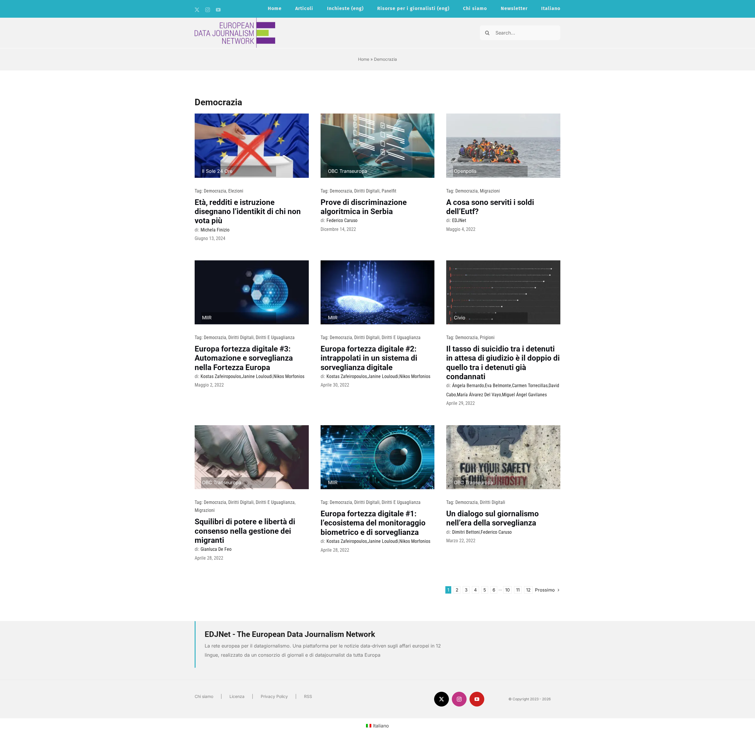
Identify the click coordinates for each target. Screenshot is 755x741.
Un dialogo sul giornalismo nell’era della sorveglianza (492, 518)
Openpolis (465, 171)
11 (518, 590)
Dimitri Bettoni (466, 532)
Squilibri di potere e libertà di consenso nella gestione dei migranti (245, 530)
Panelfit (389, 191)
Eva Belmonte (498, 385)
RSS (308, 696)
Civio (459, 318)
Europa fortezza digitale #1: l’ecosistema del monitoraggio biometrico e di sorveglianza (373, 522)
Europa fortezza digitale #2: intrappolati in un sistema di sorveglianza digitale (369, 358)
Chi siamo (204, 696)
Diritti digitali (367, 191)
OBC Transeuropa (347, 171)
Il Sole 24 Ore (217, 171)
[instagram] (207, 9)
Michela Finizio (215, 230)
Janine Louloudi (257, 376)
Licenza (236, 696)
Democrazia (215, 191)
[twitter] (197, 9)
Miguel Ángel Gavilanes (524, 394)
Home (363, 59)
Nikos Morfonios (288, 376)
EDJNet (459, 220)
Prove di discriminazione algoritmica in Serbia (364, 207)
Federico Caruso (341, 220)
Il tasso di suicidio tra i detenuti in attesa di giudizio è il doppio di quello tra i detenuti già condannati (503, 362)
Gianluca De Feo (216, 549)
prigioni (487, 337)
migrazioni (490, 191)
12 (528, 590)
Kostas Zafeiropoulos (221, 376)
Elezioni (235, 191)
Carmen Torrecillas (530, 385)
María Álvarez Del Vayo (479, 394)
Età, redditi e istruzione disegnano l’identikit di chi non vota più (248, 211)
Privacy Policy (274, 696)
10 (507, 590)
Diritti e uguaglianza (275, 337)
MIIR (206, 318)
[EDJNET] (235, 20)
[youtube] (218, 9)
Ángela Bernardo (468, 385)
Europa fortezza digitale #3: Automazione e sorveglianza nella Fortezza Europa (244, 358)
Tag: (199, 191)
